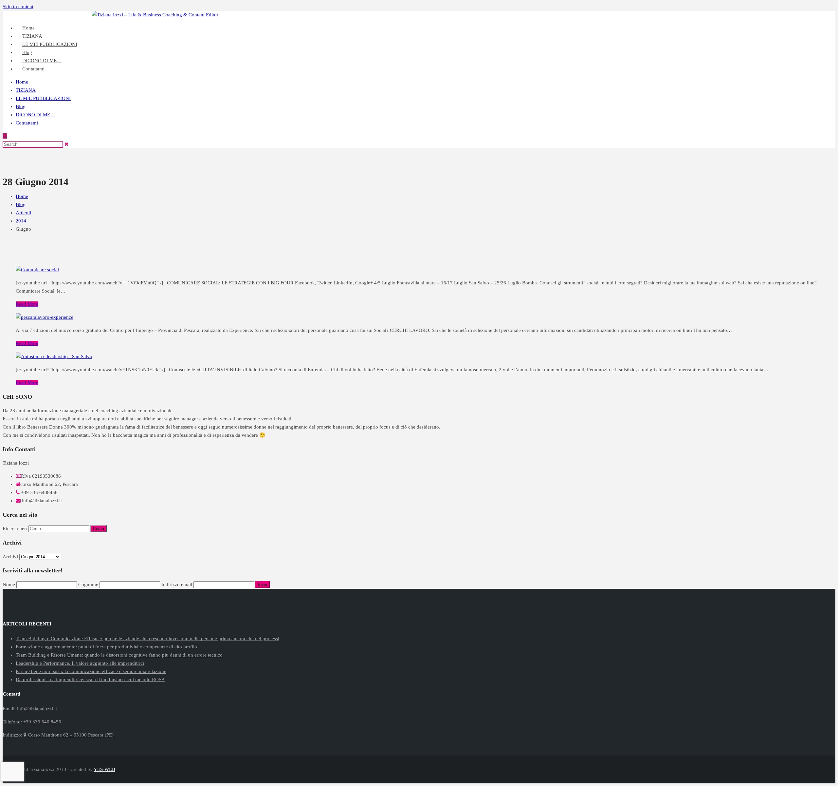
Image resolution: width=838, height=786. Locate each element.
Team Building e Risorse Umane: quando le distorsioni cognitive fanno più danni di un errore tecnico (119, 655)
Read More (27, 304)
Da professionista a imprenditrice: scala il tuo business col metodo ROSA (90, 679)
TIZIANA (26, 90)
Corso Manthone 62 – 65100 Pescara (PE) (71, 735)
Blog (21, 106)
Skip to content (18, 6)
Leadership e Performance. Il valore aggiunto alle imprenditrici (80, 663)
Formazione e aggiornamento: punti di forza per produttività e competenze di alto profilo (106, 646)
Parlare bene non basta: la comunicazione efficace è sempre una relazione (91, 671)
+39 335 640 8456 (770, 14)
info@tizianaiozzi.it (815, 14)
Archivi (10, 556)
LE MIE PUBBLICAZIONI (49, 44)
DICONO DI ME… (35, 114)
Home (22, 82)
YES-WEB (104, 769)
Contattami (33, 68)
